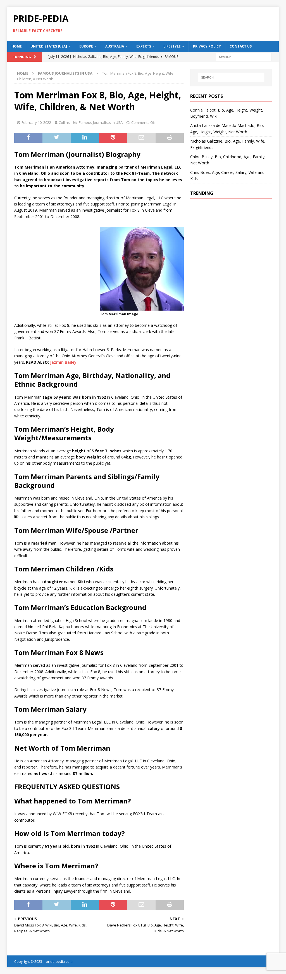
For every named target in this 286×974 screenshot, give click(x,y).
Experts (143, 46)
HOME (16, 46)
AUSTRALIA (114, 46)
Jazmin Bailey (63, 362)
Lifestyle (172, 46)
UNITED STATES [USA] (48, 46)
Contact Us (241, 46)
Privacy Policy (207, 46)
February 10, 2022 (36, 122)
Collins (64, 122)
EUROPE (86, 46)
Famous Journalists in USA (101, 122)
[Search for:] (244, 56)
